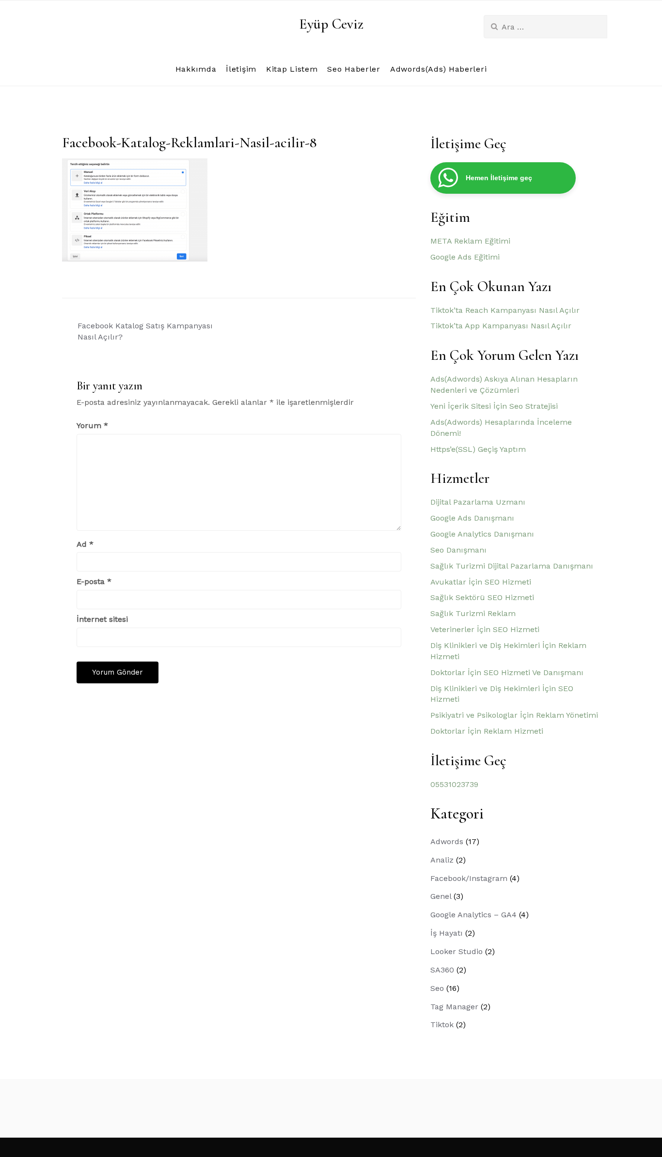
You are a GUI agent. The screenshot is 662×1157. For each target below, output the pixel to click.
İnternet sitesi (102, 619)
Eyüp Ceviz (331, 24)
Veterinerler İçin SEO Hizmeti (484, 629)
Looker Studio (456, 951)
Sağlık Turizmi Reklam (473, 613)
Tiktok (442, 1024)
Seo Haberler (353, 69)
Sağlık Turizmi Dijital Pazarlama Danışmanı (511, 566)
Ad (85, 544)
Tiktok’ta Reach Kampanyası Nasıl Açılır (505, 310)
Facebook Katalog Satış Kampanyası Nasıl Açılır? (145, 331)
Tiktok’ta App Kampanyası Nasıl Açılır (500, 325)
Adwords (446, 841)
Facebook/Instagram (468, 878)
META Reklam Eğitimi (470, 241)
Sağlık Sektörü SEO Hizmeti (482, 597)
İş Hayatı (446, 933)
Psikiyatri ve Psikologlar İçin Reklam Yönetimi (514, 715)
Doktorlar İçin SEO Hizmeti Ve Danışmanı (506, 672)
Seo (437, 988)
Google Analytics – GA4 (473, 914)
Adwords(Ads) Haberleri (438, 69)
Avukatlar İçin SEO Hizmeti (480, 581)
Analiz (442, 859)
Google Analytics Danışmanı (482, 534)
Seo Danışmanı (458, 550)
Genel (440, 896)
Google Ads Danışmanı (472, 518)
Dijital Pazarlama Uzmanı (477, 502)
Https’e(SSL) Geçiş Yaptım (478, 449)
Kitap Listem (291, 69)
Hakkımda (196, 69)
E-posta (94, 581)
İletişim (241, 69)
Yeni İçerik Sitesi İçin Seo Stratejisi (494, 406)
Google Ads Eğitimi (465, 257)
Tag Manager (454, 1006)
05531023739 (454, 784)
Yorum (92, 425)
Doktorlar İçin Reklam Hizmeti (486, 731)
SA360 (442, 969)
